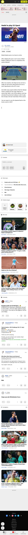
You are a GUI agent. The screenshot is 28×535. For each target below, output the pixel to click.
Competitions (20, 5)
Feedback (14, 529)
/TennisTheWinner (9, 322)
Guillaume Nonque (5, 272)
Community (23, 533)
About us (14, 519)
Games (8, 5)
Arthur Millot (4, 428)
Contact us (14, 527)
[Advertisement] (14, 19)
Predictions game (14, 533)
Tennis (4, 533)
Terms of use (14, 522)
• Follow (11, 301)
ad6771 (7, 301)
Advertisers (14, 521)
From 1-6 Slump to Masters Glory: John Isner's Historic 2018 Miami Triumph (12, 484)
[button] (18, 2)
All (7, 12)
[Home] (1, 5)
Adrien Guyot (4, 486)
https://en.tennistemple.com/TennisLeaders (13, 340)
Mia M (6, 375)
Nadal (3, 51)
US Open (8, 51)
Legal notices (14, 526)
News (4, 5)
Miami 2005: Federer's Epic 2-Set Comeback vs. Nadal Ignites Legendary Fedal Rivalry (14, 445)
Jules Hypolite (4, 293)
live (2, 12)
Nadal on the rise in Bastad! (9, 270)
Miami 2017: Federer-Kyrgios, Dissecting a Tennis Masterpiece (13, 464)
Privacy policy (14, 524)
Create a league (5, 208)
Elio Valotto (7, 45)
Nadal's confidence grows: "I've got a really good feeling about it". (13, 251)
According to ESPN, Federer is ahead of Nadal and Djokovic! (12, 232)
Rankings (14, 5)
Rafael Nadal (10, 144)
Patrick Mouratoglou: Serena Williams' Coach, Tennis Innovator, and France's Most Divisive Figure (13, 425)
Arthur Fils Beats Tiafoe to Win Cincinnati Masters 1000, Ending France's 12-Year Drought (13, 290)
